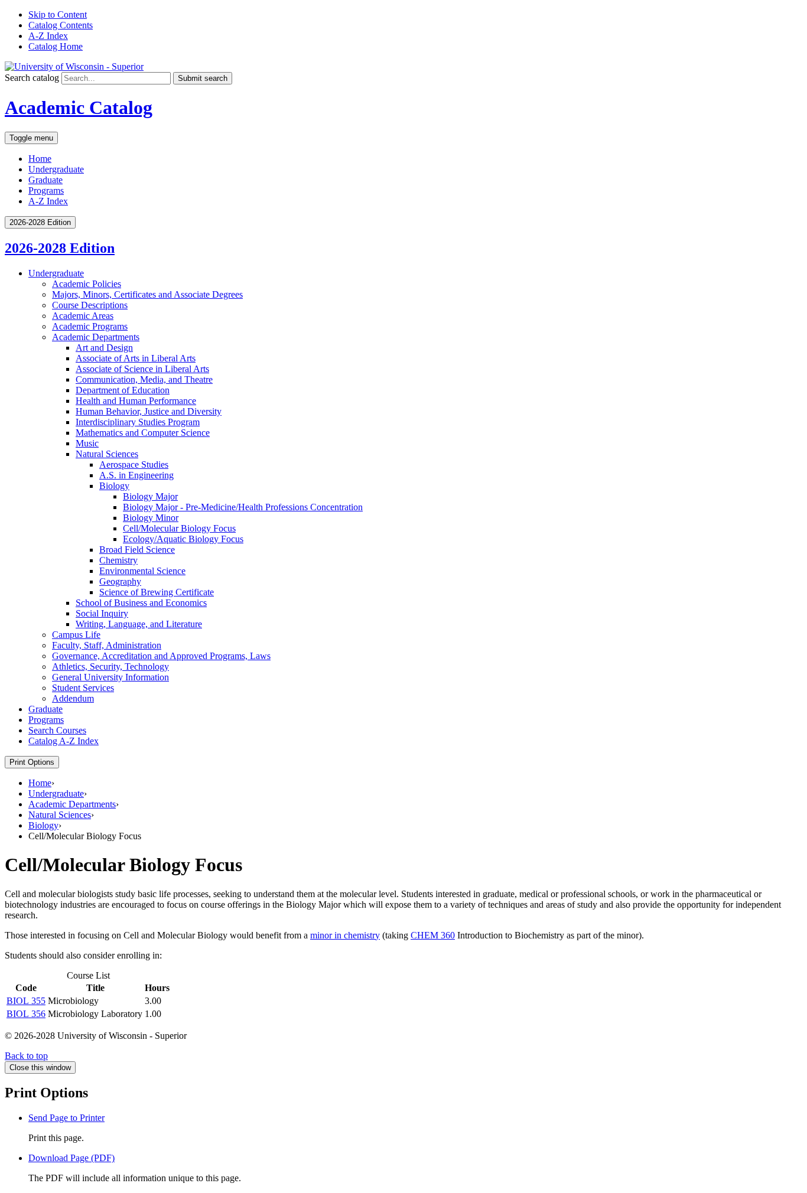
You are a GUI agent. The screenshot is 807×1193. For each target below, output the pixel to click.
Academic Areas (82, 316)
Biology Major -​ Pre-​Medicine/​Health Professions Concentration (243, 507)
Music (87, 443)
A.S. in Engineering (136, 475)
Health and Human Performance (136, 401)
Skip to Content (57, 14)
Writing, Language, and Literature (139, 624)
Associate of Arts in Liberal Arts (136, 358)
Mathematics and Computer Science (143, 433)
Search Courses (57, 730)
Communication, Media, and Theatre (144, 379)
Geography (120, 581)
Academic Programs (90, 326)
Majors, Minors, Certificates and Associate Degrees (147, 294)
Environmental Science (142, 571)
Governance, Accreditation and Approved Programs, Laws (161, 656)
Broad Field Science (137, 550)
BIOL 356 (25, 1014)
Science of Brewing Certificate (156, 592)
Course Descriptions (90, 305)
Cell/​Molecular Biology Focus (179, 528)
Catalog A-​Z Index (63, 741)
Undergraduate (56, 169)
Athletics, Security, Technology (110, 666)
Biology (114, 486)
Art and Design (104, 348)
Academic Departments (95, 337)
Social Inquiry (102, 613)
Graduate (45, 180)
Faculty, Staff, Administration (106, 645)
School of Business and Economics (141, 603)
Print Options (31, 762)
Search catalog (32, 78)
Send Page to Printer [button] (66, 1118)
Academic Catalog (78, 107)
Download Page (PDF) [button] (71, 1158)
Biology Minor (150, 518)
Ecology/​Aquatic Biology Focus (183, 539)
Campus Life (76, 635)
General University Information (110, 677)
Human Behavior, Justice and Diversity (149, 411)
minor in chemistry (345, 935)
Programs (46, 190)
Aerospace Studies (133, 464)
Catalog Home (55, 46)
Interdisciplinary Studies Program (138, 422)
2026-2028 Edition (60, 248)
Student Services (83, 688)
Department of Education (123, 390)
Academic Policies (86, 284)
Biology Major (150, 496)
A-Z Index (48, 36)
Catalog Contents (60, 25)
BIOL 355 (25, 1001)
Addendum (73, 698)
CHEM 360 (433, 935)
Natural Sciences (107, 454)
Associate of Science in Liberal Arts (142, 369)
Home (39, 159)
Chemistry (118, 560)
